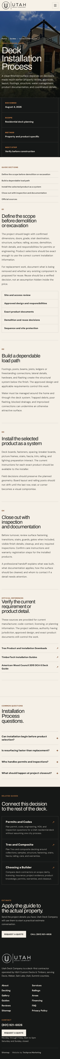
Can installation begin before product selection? (30, 738)
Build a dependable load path (16, 180)
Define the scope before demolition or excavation (26, 174)
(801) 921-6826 (12, 1025)
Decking (6, 990)
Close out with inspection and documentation (24, 193)
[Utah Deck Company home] (14, 5)
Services (37, 985)
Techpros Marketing (32, 1052)
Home (4, 39)
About (5, 985)
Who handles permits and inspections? (30, 762)
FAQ (34, 1005)
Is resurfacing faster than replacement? (30, 750)
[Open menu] (55, 5)
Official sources (9, 199)
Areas (35, 995)
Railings (36, 990)
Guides (13, 39)
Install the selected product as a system (21, 187)
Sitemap (6, 1010)
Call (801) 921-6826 (41, 934)
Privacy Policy (39, 1010)
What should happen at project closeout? (30, 773)
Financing (37, 1000)
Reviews (6, 1005)
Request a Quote (13, 934)
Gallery (5, 995)
